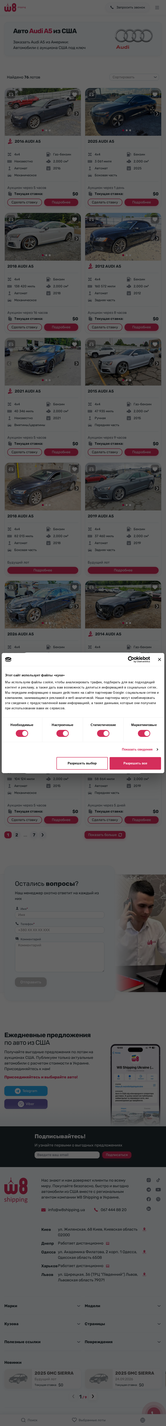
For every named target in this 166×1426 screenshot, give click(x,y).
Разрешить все (135, 763)
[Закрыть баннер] (159, 659)
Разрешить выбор (82, 763)
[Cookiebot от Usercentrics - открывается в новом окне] (131, 659)
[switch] (62, 733)
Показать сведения (137, 749)
